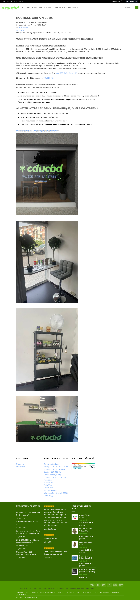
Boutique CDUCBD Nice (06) (54, 469)
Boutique (25, 7)
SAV (31, 588)
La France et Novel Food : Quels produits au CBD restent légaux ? (28, 532)
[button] (117, 1)
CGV (17, 588)
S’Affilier (60, 588)
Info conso (38, 588)
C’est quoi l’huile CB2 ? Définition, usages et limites (26, 553)
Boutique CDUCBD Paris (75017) (56, 467)
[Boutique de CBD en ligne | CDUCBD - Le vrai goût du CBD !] (10, 7)
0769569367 (24, 27)
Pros (50, 588)
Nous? (41, 7)
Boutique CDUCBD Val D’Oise (55, 477)
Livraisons (24, 588)
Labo (45, 588)
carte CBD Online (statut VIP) (66, 73)
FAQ (54, 588)
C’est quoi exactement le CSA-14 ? (28, 523)
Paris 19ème (48, 488)
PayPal (92, 588)
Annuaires (85, 588)
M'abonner (20, 464)
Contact (49, 7)
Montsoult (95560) (50, 490)
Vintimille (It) (48, 496)
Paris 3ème (48, 480)
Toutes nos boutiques (51, 464)
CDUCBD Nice (48, 78)
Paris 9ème (48, 485)
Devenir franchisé (73, 588)
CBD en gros (60, 7)
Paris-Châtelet (49, 482)
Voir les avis (20, 30)
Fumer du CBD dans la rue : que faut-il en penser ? (28, 514)
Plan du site (20, 467)
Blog (34, 7)
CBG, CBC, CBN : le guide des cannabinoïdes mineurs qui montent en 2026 (27, 542)
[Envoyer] (136, 7)
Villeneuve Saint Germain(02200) (56, 493)
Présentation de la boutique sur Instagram (37, 131)
